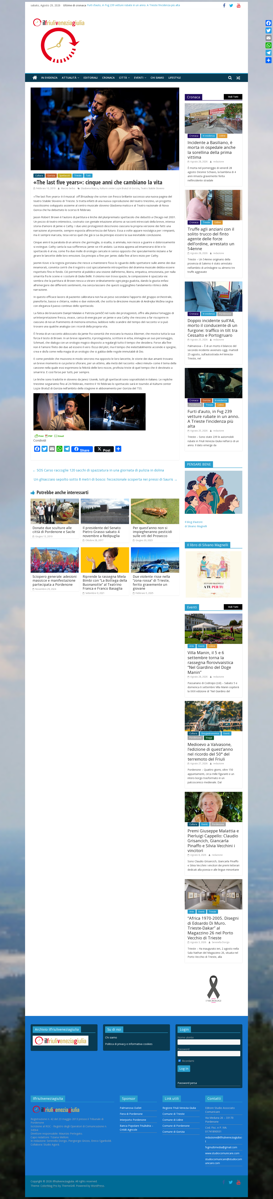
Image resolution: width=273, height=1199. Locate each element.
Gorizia (51, 175)
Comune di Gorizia (173, 1131)
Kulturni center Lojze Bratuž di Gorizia (119, 188)
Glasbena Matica (89, 188)
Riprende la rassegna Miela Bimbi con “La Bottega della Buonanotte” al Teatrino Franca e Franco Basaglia (105, 582)
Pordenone (225, 313)
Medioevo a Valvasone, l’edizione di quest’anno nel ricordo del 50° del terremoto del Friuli (210, 751)
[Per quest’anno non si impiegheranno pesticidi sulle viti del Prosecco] (155, 501)
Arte (191, 646)
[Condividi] (268, 60)
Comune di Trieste (173, 1114)
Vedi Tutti (233, 96)
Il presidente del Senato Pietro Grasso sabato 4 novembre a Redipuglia (102, 532)
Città (123, 77)
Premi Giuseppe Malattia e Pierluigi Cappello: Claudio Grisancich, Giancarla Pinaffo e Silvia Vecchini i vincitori (213, 840)
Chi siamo (157, 77)
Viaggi (209, 737)
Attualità (69, 77)
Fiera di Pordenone (131, 1114)
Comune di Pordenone (176, 1125)
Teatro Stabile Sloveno (152, 188)
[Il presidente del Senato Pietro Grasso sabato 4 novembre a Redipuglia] (105, 501)
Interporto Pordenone (133, 1120)
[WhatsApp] (268, 45)
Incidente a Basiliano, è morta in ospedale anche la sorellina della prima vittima (211, 150)
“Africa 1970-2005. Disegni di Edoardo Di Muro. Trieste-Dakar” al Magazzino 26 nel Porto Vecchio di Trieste (213, 928)
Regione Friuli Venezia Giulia (179, 1108)
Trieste (78, 175)
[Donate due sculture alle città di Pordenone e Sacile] (55, 501)
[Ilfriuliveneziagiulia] (35, 78)
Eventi (138, 77)
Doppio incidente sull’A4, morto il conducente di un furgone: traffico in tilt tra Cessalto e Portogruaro (213, 328)
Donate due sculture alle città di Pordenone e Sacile (53, 530)
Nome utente (186, 1037)
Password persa (187, 1083)
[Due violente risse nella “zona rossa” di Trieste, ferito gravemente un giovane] (155, 549)
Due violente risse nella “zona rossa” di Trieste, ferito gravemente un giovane (151, 582)
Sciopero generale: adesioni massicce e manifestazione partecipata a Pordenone (54, 580)
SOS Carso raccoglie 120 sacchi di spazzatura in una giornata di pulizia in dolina (98, 470)
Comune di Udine (172, 1120)
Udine (222, 135)
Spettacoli (64, 175)
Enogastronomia (210, 733)
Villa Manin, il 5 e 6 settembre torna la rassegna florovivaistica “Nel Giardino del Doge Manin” (210, 662)
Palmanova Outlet (131, 1108)
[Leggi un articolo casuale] (238, 78)
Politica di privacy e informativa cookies (128, 1044)
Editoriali (91, 77)
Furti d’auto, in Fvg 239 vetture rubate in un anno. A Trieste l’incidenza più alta (133, 5)
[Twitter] (268, 30)
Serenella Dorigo (221, 942)
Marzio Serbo (68, 188)
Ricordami (187, 1061)
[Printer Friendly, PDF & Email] (49, 435)
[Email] (268, 38)
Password (183, 1049)
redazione (218, 161)
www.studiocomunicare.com (222, 1153)
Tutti (88, 175)
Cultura (39, 175)
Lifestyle (174, 77)
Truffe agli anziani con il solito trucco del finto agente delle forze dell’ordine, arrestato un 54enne (211, 238)
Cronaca (108, 77)
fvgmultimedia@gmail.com (221, 1147)
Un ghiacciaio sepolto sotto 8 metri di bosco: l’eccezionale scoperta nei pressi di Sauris (105, 479)
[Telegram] (268, 52)
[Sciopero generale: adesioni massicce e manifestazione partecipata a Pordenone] (55, 549)
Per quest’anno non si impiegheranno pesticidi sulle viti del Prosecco (152, 532)
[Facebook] (268, 23)
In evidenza (49, 77)
